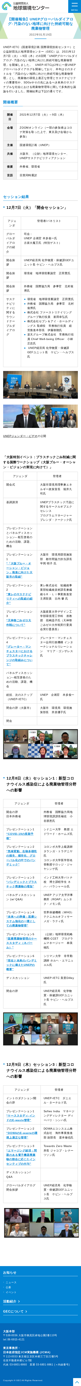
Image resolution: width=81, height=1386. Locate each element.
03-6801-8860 (18, 1364)
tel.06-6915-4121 (14, 1339)
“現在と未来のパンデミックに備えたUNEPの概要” (21, 965)
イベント (11, 1292)
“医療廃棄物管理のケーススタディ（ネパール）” (21, 943)
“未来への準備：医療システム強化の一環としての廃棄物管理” (21, 921)
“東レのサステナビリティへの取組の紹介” (19, 599)
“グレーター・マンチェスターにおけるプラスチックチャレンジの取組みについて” (19, 655)
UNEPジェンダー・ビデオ (20, 436)
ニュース (11, 1282)
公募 (8, 1287)
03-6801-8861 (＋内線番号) (53, 1364)
